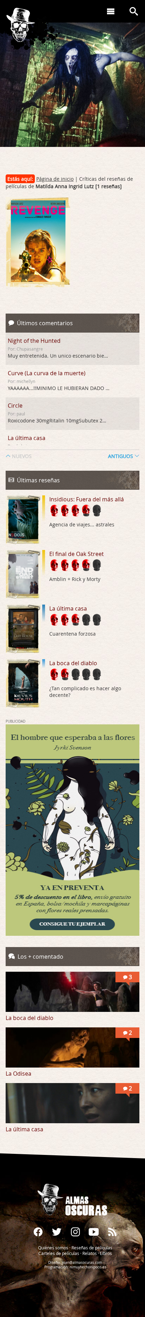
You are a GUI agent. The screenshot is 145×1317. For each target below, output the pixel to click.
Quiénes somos (53, 1247)
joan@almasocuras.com (82, 1262)
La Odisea (18, 1073)
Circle (15, 405)
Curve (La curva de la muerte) (47, 373)
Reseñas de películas (91, 1247)
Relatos (89, 1253)
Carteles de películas (58, 1253)
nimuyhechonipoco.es (88, 1267)
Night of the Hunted (34, 341)
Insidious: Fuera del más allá (86, 499)
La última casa (26, 438)
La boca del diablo (73, 663)
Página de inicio (55, 178)
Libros (106, 1253)
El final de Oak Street (76, 554)
